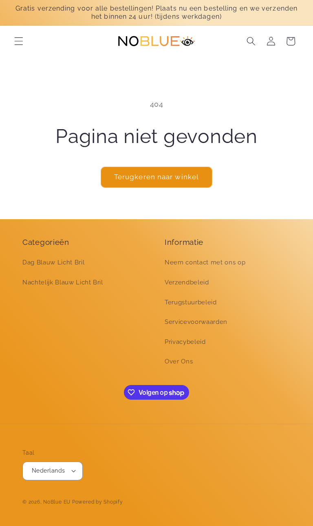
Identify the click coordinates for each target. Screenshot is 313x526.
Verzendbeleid (187, 282)
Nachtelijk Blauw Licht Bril (62, 282)
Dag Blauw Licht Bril (53, 262)
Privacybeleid (185, 342)
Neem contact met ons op (205, 262)
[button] (19, 41)
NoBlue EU (57, 502)
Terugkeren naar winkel (156, 177)
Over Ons (179, 361)
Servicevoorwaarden (196, 322)
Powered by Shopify (97, 502)
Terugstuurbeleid (191, 302)
